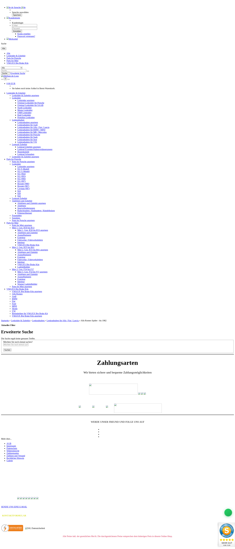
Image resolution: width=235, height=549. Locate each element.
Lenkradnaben (18, 120)
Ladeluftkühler (23, 267)
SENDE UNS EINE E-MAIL (14, 507)
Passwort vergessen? (26, 36)
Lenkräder (16, 98)
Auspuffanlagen (24, 235)
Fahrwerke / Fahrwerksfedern (30, 240)
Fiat (13, 301)
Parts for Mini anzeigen (22, 225)
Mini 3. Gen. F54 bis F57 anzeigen (32, 272)
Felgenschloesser (24, 213)
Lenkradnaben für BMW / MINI (31, 130)
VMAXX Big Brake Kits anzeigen (27, 291)
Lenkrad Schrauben (25, 154)
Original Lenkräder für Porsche (30, 103)
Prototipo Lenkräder (26, 117)
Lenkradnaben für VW (27, 142)
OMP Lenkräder (24, 112)
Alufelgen (21, 206)
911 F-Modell (23, 169)
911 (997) (21, 181)
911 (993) (21, 176)
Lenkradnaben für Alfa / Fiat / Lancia (33, 127)
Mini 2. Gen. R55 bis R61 (23, 247)
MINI (14, 306)
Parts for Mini (12, 60)
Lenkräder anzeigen (25, 100)
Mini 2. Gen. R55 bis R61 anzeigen (32, 250)
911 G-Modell (23, 171)
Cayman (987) (23, 188)
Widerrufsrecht (13, 451)
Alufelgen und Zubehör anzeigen (31, 203)
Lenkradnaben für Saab (27, 137)
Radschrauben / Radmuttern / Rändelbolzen (36, 210)
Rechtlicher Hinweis (15, 458)
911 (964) (21, 174)
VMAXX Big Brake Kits (17, 63)
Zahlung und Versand (16, 456)
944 (19, 196)
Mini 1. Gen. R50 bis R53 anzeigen (32, 230)
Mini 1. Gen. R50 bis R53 (23, 228)
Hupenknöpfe (23, 152)
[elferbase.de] (10, 76)
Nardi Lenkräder (24, 108)
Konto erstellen (23, 34)
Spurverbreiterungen (26, 208)
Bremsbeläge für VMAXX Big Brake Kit (30, 313)
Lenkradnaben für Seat (27, 139)
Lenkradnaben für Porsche (28, 135)
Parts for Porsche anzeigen (23, 161)
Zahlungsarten (13, 453)
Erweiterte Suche (17, 73)
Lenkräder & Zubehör (16, 56)
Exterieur (21, 237)
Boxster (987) (23, 186)
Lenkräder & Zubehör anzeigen (25, 95)
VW (14, 311)
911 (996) (21, 179)
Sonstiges (16, 218)
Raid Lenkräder (24, 115)
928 (19, 193)
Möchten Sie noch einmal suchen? (18, 342)
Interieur (21, 242)
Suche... (5, 73)
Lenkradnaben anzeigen (27, 122)
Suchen (7, 350)
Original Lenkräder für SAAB (30, 105)
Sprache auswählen (20, 12)
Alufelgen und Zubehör (22, 201)
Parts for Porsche (14, 58)
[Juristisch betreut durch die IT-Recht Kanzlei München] (12, 528)
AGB (9, 443)
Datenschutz (12, 448)
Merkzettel (13, 39)
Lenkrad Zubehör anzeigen (29, 147)
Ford (14, 304)
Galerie (10, 460)
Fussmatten (17, 215)
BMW (14, 299)
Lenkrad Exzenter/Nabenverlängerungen (34, 149)
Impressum (11, 446)
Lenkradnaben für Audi (27, 125)
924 (19, 191)
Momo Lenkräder (25, 110)
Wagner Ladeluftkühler (27, 284)
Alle (8, 53)
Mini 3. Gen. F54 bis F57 (23, 269)
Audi (14, 296)
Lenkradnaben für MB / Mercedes (32, 132)
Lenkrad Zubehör (19, 144)
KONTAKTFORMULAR (14, 515)
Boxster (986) (23, 184)
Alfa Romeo (17, 294)
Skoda (14, 308)
